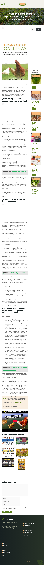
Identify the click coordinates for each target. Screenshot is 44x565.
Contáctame (5, 547)
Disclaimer (5, 548)
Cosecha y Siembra (17, 1)
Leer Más (33, 88)
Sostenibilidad (10, 4)
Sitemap (4, 555)
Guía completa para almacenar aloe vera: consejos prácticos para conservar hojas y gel (36, 147)
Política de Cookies (6, 554)
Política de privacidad (6, 552)
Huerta (8, 1)
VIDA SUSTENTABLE (19, 402)
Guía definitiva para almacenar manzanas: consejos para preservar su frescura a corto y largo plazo (36, 169)
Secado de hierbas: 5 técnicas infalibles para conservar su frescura (35, 125)
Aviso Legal (5, 550)
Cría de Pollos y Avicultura (7, 475)
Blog (17, 4)
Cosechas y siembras (27, 525)
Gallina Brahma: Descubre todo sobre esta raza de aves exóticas (13, 479)
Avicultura (33, 1)
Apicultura (25, 1)
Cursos (4, 543)
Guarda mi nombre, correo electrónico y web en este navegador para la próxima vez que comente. (15, 507)
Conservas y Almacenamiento (34, 76)
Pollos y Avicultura (27, 527)
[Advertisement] (15, 36)
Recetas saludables (27, 534)
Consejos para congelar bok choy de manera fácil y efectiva (35, 189)
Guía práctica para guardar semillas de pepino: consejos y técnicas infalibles (36, 104)
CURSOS (22, 4)
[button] (7, 6)
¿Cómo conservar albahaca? (36, 85)
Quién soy (5, 545)
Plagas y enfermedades (28, 532)
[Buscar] (38, 29)
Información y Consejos (28, 530)
